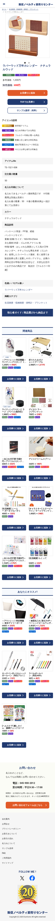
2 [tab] (29, 63)
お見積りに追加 (27, 93)
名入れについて (8, 843)
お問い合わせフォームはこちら (27, 805)
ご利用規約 (6, 858)
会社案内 (5, 819)
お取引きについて (9, 834)
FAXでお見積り (27, 102)
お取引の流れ (7, 838)
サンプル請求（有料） (27, 110)
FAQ (3, 853)
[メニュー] (4, 4)
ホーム (4, 9)
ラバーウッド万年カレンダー (18, 289)
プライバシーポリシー (11, 829)
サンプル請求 (7, 848)
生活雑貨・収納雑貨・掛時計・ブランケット (23, 9)
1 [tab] (25, 63)
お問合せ (5, 824)
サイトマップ (7, 863)
